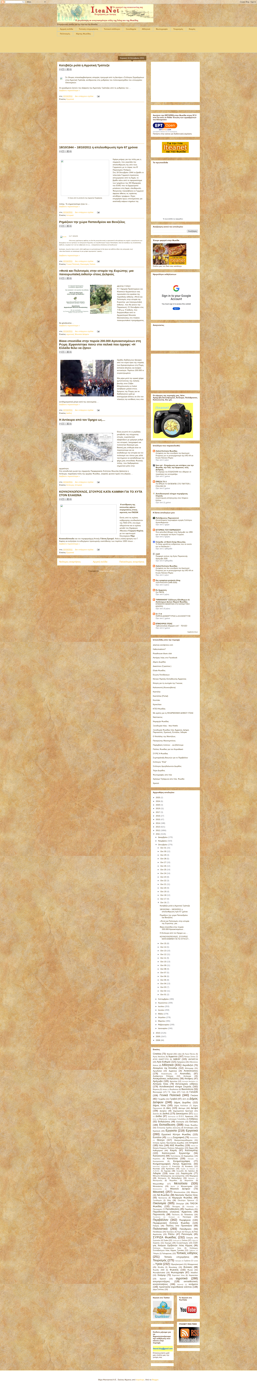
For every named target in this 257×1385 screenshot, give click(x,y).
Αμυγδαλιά (157, 1071)
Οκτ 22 (163, 880)
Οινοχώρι (180, 1203)
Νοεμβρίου (163, 841)
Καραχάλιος (189, 1156)
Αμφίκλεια (173, 1071)
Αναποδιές (185, 1073)
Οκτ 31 (163, 848)
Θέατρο (161, 1140)
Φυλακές (187, 1267)
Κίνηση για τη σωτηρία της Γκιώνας (167, 683)
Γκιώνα (194, 1095)
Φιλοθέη (161, 1267)
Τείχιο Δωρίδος (159, 770)
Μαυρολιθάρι (158, 1184)
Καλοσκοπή (159, 1156)
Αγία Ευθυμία (163, 1062)
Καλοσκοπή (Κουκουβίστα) (164, 687)
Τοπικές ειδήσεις (187, 1253)
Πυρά (179, 1232)
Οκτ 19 (163, 891)
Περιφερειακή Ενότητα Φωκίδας (171, 1223)
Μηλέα (173, 1186)
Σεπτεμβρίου (163, 999)
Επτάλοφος (189, 1128)
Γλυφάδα (161, 1099)
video (179, 1054)
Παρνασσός (159, 1214)
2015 (158, 819)
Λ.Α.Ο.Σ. (156, 1171)
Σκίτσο (92, 264)
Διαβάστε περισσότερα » (69, 90)
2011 (158, 834)
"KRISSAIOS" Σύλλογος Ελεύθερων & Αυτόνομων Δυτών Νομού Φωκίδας (173, 601)
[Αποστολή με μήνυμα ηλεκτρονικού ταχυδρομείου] (60, 69)
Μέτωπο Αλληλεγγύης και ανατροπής (169, 1176)
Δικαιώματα (182, 1113)
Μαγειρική (194, 1176)
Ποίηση (156, 1226)
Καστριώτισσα (158, 1161)
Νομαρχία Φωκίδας (161, 721)
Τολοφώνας (167, 1253)
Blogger (155, 1380)
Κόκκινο (192, 1169)
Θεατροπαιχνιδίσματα (183, 1140)
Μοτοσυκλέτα (157, 1189)
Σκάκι (166, 1240)
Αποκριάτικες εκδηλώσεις (166, 1078)
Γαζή (183, 1092)
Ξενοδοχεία (131, 29)
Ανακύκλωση (166, 1074)
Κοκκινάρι (176, 1166)
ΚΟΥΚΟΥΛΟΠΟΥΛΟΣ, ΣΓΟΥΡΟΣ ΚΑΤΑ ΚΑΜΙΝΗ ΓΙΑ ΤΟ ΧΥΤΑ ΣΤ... (175, 938)
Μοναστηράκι (186, 1186)
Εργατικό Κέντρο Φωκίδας (176, 1134)
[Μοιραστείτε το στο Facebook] (68, 69)
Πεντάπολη (156, 1217)
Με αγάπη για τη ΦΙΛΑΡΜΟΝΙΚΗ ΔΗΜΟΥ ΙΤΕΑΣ (173, 713)
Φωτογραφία (162, 29)
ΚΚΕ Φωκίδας (177, 1145)
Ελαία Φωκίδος (159, 670)
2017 (158, 812)
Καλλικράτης (191, 1150)
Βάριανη (156, 1089)
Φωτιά (190, 1270)
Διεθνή (69, 413)
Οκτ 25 (163, 870)
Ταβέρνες (192, 1250)
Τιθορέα (156, 1253)
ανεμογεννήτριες (161, 1281)
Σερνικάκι (156, 1240)
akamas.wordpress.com (163, 645)
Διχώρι (196, 1114)
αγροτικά (70, 334)
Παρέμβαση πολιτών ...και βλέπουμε (168, 745)
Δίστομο (181, 1108)
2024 (158, 801)
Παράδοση (189, 1209)
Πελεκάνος (188, 1214)
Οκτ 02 (163, 991)
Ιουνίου (161, 1010)
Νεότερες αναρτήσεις (70, 561)
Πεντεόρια (187, 1217)
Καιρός (192, 29)
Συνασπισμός (182, 1243)
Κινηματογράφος (181, 1161)
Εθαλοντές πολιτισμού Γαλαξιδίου (172, 1119)
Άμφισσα (172, 1056)
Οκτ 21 (163, 884)
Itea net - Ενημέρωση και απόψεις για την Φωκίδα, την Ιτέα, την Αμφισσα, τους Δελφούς (175, 467)
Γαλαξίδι (193, 1092)
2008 (158, 1040)
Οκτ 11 (163, 958)
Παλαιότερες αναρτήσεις (131, 561)
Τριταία (195, 1261)
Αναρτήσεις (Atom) (107, 571)
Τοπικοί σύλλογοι (112, 29)
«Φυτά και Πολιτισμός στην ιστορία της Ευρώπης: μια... (174, 922)
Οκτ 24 (163, 873)
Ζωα (168, 1137)
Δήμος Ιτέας (159, 1105)
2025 (158, 797)
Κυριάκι (183, 1169)
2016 (158, 816)
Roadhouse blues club (162, 653)
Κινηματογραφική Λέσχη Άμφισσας (172, 1164)
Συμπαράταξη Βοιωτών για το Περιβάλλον (170, 758)
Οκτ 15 (163, 943)
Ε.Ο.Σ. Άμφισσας (186, 1116)
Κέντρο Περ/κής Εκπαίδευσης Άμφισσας (169, 679)
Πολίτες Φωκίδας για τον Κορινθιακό (168, 749)
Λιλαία (171, 1173)
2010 (158, 1033)
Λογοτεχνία (186, 1173)
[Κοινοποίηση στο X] (65, 69)
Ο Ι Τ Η (159, 614)
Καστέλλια (172, 1158)
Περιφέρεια (185, 1220)
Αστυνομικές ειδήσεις (186, 1084)
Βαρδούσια (174, 1089)
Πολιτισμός (65, 34)
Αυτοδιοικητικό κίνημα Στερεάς (175, 1086)
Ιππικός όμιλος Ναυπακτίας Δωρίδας (168, 1143)
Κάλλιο (193, 1145)
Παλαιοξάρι (190, 1206)
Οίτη (169, 1200)
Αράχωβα (158, 1081)
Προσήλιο (170, 1232)
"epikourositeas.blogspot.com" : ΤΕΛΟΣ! (171, 626)
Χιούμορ (161, 1275)
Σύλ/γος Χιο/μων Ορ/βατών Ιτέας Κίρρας (175, 1244)
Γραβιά (173, 1099)
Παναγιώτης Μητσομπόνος (164, 741)
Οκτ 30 (163, 851)
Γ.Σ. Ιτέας (172, 1092)
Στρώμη (168, 1243)
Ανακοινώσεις (191, 1071)
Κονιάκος (189, 1166)
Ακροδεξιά (187, 1065)
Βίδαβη (165, 1089)
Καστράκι (191, 1159)
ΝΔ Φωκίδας (163, 1195)
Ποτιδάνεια (157, 1232)
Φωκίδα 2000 (158, 1270)
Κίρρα (191, 1148)
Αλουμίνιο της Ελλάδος (165, 1068)
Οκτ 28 (163, 859)
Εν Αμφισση (161, 590)
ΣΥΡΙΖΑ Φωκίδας (164, 1237)
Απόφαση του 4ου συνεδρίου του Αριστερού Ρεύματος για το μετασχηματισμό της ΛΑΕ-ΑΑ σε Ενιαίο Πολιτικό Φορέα (174, 455)
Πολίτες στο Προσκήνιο (179, 1225)
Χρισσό (156, 783)
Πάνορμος (176, 1207)
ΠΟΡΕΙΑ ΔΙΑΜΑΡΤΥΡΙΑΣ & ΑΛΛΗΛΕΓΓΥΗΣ (173, 616)
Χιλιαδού (194, 1272)
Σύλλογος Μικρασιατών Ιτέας (167, 1248)
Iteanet (170, 1054)
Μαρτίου (162, 1021)
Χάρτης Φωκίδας (83, 34)
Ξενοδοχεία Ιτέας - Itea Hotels (165, 726)
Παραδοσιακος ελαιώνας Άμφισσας (172, 1211)
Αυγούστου (163, 1003)
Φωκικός (174, 1270)
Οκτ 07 (163, 972)
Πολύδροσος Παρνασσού (167, 518)
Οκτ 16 (163, 902)
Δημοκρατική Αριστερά (183, 1111)
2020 (158, 805)
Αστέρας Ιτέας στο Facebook (165, 658)
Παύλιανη (175, 1215)
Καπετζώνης (175, 1156)
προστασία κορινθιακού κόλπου (175, 1287)
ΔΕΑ (184, 1099)
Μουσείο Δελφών (82, 334)
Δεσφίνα (163, 1111)
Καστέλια (156, 692)
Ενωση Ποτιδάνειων (161, 675)
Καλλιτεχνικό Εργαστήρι (176, 1153)
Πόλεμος (187, 1232)
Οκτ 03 (163, 987)
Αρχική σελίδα (66, 29)
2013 (158, 827)
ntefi (158, 554)
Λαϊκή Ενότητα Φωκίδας (166, 451)
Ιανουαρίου (163, 1028)
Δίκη (168, 1108)
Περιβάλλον (160, 1219)
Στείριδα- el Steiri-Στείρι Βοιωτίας (171, 542)
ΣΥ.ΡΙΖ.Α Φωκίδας (160, 753)
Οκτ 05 (163, 980)
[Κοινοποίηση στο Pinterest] (70, 69)
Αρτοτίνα (173, 1081)
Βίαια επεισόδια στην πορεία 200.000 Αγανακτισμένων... (172, 928)
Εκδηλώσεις (164, 1121)
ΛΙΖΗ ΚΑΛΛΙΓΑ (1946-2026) (166, 582)
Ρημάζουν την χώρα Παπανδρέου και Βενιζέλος (92, 222)
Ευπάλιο (157, 1137)
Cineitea (157, 1054)
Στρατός (156, 1243)
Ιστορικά (69, 215)
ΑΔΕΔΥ (176, 1059)
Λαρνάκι (167, 1171)
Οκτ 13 (163, 951)
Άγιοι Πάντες (190, 1054)
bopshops (140, 1380)
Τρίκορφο (178, 1261)
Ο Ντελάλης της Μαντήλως (164, 736)
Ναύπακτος (157, 717)
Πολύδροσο (185, 1229)
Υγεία (158, 1264)
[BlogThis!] (63, 69)
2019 (158, 808)
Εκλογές (193, 1121)
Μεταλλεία (180, 1183)
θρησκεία (180, 1284)
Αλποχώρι (189, 1068)
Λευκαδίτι (180, 1171)
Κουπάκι (156, 700)
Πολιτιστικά (160, 1228)
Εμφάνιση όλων (193, 632)
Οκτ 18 (163, 895)
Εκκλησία (180, 1122)
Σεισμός (189, 1238)
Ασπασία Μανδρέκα (188, 1081)
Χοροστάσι (193, 1275)
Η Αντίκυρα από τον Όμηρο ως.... (82, 419)
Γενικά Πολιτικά (72, 264)
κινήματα (193, 1284)
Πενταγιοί (172, 1217)
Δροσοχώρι (171, 1116)
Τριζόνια (187, 1261)
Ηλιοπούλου (194, 1137)
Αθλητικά (146, 29)
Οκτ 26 (163, 866)
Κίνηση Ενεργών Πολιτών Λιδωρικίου (168, 1148)
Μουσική (158, 1191)
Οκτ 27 (163, 862)
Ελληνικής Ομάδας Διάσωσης (169, 1128)
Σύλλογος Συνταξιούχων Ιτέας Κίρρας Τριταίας (175, 1249)
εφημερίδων (179, 219)
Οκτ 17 (163, 899)
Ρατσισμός (187, 1234)
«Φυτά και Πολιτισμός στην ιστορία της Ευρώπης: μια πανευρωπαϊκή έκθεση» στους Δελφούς (96, 272)
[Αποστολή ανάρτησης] (97, 96)
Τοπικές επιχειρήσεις (88, 29)
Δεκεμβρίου (163, 837)
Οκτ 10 (163, 962)
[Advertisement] (105, 46)
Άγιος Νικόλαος (159, 1057)
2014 (158, 823)
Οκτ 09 (163, 965)
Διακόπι (156, 1114)
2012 (158, 830)
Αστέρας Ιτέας (160, 1084)
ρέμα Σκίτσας (158, 1289)
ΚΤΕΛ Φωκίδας (159, 709)
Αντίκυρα (70, 485)
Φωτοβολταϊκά (159, 1272)
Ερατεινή (156, 1131)
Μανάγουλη (157, 1180)
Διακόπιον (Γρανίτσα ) (162, 666)
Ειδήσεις (193, 1119)
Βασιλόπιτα (187, 1089)
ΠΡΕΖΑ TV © (161, 482)
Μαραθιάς (173, 1180)
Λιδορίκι (157, 1173)
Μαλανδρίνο (176, 1178)
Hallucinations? (159, 649)
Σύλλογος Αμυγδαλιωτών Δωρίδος (167, 766)
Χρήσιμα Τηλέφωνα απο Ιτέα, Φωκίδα (168, 779)
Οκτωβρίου (163, 844)
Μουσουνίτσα (179, 1192)
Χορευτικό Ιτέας (178, 1275)
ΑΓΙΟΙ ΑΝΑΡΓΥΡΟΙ (161, 1059)
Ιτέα (161, 1145)
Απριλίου (162, 1017)
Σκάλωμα (176, 1240)
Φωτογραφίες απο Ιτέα (162, 775)
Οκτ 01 (163, 994)
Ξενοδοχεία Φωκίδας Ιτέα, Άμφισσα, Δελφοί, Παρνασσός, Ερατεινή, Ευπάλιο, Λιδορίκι (171, 731)
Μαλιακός (191, 1178)
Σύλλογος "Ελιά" (160, 762)
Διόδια (159, 1116)
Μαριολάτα (189, 1180)
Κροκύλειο (157, 704)
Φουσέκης (173, 1267)
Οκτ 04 (163, 983)
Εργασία (171, 1130)
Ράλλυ (171, 1234)
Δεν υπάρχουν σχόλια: (84, 96)
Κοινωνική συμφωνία (160, 1166)
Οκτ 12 (163, 954)
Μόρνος (194, 1192)
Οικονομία (84, 264)
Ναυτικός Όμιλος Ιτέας (186, 1195)
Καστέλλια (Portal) (160, 696)
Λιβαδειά (191, 1171)
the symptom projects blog (168, 580)
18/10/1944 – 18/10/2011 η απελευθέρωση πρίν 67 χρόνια (98, 147)
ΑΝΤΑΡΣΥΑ (193, 1059)
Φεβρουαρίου (164, 1025)
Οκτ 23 (163, 877)
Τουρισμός (178, 29)
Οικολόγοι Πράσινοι (186, 1200)
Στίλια (194, 1240)
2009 (158, 1036)
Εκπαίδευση (167, 1124)
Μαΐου (161, 1014)
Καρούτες (156, 1159)
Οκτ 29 (163, 855)
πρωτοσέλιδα (169, 219)
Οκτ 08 (163, 969)
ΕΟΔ (154, 1119)
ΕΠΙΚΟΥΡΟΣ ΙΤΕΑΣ (164, 624)
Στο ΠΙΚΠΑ (160, 592)
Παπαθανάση (172, 1209)
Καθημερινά (158, 1150)
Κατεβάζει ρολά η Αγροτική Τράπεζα (84, 65)
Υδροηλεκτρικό (177, 1264)
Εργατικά (70, 99)
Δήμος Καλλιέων (181, 1106)
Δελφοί (194, 1108)
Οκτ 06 (163, 976)
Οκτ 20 (163, 888)
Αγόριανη (181, 1062)
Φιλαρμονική (192, 1264)
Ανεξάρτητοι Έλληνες (163, 1076)
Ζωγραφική (178, 1137)
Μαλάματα (162, 1178)
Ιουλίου (161, 1006)
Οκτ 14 (163, 947)
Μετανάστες (158, 1186)
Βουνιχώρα (157, 1092)
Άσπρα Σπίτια (189, 1057)
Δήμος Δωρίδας (159, 662)
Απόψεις (188, 1078)
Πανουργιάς (157, 1209)
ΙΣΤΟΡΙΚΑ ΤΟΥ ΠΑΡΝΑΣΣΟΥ (168, 530)
